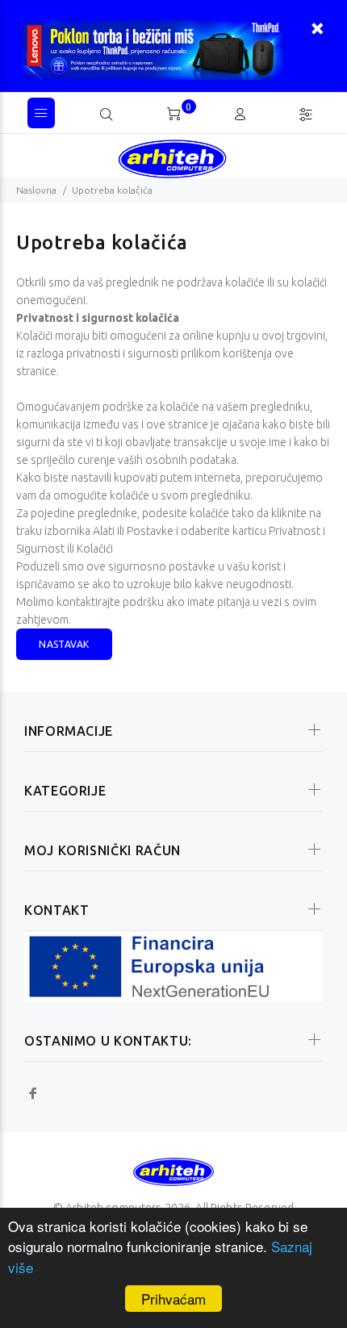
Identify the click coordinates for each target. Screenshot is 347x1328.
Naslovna (36, 190)
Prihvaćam (173, 1298)
